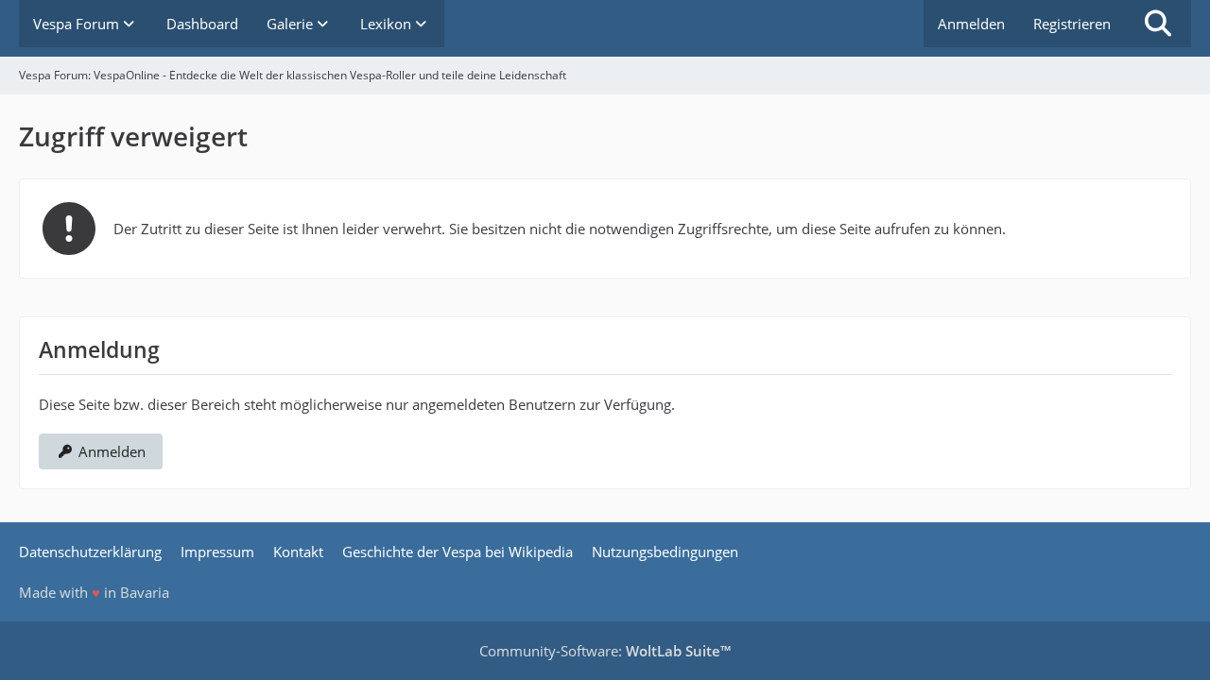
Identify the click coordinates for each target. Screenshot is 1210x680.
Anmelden (971, 23)
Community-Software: (605, 650)
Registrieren (1072, 23)
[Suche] (1158, 23)
